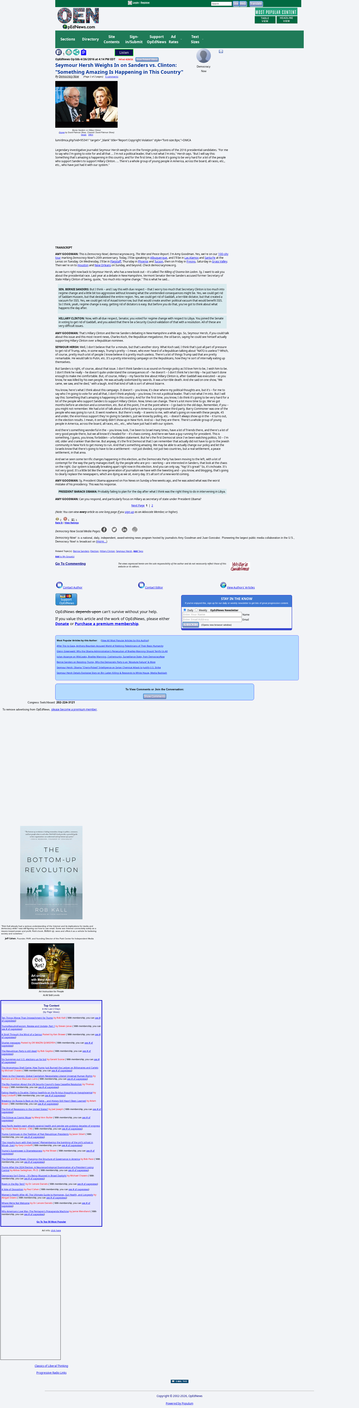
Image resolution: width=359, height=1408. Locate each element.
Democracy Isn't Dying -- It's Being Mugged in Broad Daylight (34, 1175)
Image (62, 132)
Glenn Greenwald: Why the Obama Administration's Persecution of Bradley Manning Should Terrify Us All (112, 651)
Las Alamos (191, 258)
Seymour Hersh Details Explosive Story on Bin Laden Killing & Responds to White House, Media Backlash (112, 672)
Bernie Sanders (81, 551)
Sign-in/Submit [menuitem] (133, 39)
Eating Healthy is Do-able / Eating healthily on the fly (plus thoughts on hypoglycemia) (47, 1092)
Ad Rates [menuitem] (173, 39)
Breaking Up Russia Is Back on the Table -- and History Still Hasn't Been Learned (44, 1100)
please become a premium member (74, 709)
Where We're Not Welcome (16, 1203)
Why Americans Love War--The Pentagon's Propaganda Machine (35, 1211)
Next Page (138, 505)
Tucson (158, 261)
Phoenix (143, 261)
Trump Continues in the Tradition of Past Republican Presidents (35, 1134)
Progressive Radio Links (51, 1373)
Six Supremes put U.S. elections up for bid (24, 1059)
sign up (129, 512)
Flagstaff (115, 261)
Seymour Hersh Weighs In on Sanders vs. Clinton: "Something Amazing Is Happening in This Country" (119, 68)
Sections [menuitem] (67, 39)
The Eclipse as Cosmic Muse (16, 1117)
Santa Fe (210, 258)
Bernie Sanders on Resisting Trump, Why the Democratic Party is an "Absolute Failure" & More (106, 662)
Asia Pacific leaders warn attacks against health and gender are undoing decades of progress (51, 1125)
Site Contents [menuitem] (111, 39)
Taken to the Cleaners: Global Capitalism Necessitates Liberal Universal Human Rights (47, 1075)
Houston (83, 265)
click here (56, 1230)
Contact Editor (154, 587)
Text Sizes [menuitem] (195, 39)
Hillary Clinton (107, 551)
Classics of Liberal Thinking (51, 1366)
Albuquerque (158, 258)
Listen (124, 52)
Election (94, 551)
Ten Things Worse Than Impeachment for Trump (27, 1017)
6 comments (111, 76)
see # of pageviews (12, 1029)
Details (83, 135)
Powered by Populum (179, 1403)
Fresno (191, 261)
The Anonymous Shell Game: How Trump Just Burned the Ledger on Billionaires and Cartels (50, 1067)
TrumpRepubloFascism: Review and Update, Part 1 (28, 1026)
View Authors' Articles (241, 587)
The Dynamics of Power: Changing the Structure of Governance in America (41, 1159)
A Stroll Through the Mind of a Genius (22, 1034)
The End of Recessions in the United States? (25, 1109)
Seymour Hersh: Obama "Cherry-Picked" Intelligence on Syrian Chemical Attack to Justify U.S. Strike (109, 667)
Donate (62, 623)
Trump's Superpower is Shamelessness (22, 1150)
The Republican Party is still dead (19, 1051)
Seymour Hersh (124, 551)
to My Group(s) (64, 556)
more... (101, 541)
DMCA (90, 135)
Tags (138, 551)
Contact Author (72, 587)
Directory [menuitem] (90, 39)
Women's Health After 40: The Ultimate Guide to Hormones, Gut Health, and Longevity (47, 1194)
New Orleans (103, 265)
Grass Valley (219, 261)
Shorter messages (11, 1042)
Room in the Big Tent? (13, 1183)
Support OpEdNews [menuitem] (155, 39)
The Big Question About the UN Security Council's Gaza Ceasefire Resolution (42, 1084)
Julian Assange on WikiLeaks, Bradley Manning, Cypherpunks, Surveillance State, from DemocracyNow (111, 656)
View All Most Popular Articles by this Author (125, 640)
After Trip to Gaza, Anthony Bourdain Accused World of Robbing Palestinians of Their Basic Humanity (110, 645)
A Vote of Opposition (12, 1189)
